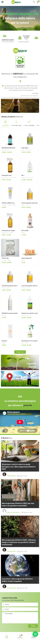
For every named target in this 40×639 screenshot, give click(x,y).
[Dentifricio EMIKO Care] (10, 184)
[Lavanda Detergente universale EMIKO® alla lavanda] (10, 267)
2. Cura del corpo (16, 125)
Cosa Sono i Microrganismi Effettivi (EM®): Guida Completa (17, 580)
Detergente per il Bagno (8, 230)
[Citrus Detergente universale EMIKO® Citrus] (30, 184)
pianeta (27, 405)
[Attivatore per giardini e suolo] (30, 295)
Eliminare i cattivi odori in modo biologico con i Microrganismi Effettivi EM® (19, 466)
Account (33, 637)
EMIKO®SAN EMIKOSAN (8, 148)
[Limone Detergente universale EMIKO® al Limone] (30, 267)
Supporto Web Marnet (13, 512)
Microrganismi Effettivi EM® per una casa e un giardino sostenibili (18, 504)
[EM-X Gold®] (30, 212)
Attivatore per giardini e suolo (29, 313)
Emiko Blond (24, 148)
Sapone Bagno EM (26, 258)
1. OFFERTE (5, 125)
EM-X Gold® (24, 230)
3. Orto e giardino (29, 125)
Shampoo (4, 340)
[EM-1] (30, 157)
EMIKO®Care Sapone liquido (10, 313)
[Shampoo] (10, 322)
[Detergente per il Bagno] (10, 212)
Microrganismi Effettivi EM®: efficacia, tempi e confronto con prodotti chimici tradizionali (19, 542)
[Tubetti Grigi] (10, 240)
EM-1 (22, 175)
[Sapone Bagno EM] (30, 240)
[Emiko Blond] (30, 129)
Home (6, 637)
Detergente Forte (6, 175)
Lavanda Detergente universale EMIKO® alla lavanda (16, 285)
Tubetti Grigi (5, 258)
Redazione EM (11, 476)
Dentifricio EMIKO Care (8, 203)
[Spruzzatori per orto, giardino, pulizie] (30, 322)
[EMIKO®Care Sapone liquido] (10, 295)
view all (20, 352)
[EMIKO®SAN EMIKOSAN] (10, 129)
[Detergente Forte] (10, 157)
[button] (35, 634)
